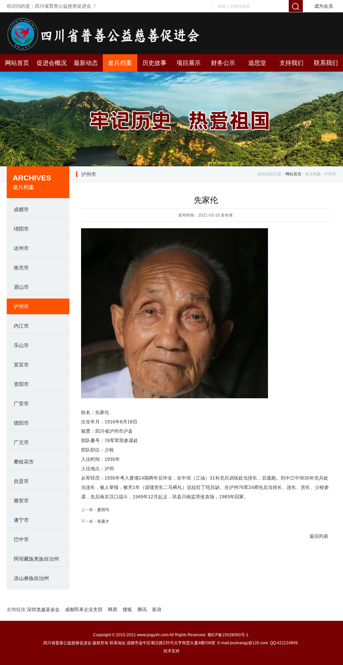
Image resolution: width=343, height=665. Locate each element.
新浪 (156, 609)
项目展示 (189, 63)
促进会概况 (52, 63)
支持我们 (291, 63)
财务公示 (223, 63)
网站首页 (17, 63)
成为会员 (323, 6)
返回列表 (319, 536)
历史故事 (154, 63)
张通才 (103, 521)
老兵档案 (120, 63)
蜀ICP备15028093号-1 (228, 635)
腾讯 (142, 609)
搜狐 (127, 609)
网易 (112, 609)
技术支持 (171, 651)
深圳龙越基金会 (43, 609)
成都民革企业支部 (83, 609)
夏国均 (103, 509)
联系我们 (326, 63)
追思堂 (257, 63)
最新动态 (86, 63)
